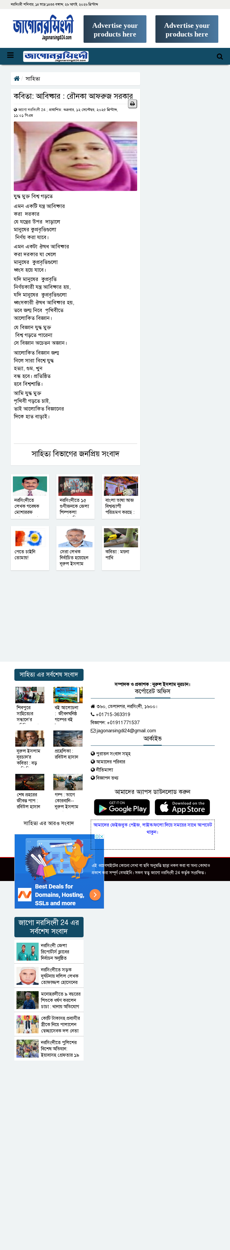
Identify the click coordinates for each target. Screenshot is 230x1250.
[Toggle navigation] (48, 56)
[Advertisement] (115, 37)
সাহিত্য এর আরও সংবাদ (49, 823)
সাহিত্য (33, 78)
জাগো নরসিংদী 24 (31, 109)
